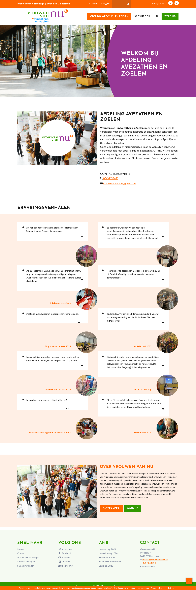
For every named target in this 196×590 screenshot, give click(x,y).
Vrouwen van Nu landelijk (30, 3)
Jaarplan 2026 (106, 565)
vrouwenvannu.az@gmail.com (119, 183)
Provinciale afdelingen (28, 557)
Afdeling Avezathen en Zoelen (109, 16)
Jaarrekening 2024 (108, 553)
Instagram (66, 549)
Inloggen (105, 3)
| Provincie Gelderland (57, 3)
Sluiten (170, 588)
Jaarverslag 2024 (107, 549)
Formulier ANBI (107, 557)
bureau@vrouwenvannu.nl (155, 559)
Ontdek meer (111, 508)
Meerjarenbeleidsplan (110, 561)
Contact (93, 3)
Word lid (170, 16)
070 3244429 (149, 563)
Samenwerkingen (25, 565)
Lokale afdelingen (26, 561)
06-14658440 (110, 178)
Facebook (66, 553)
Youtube (65, 557)
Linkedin (65, 561)
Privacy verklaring (157, 588)
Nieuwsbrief (67, 565)
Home (20, 549)
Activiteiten (142, 16)
